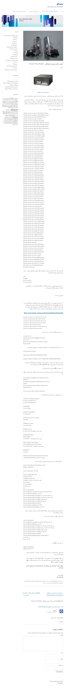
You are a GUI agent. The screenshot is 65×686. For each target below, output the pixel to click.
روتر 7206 (15, 106)
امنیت (51, 581)
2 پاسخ (61, 67)
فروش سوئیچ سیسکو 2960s (8, 118)
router (32, 581)
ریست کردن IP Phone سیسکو (11, 88)
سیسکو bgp (6, 112)
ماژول (15, 67)
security (61, 583)
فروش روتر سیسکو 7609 (12, 81)
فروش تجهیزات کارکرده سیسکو (19, 11)
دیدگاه (61, 635)
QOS (14, 37)
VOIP (14, 39)
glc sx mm (10, 101)
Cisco (12, 98)
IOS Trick (55, 581)
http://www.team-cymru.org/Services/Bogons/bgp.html (43, 313)
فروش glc (11, 113)
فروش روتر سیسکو (11, 116)
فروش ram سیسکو (6, 113)
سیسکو (60, 4)
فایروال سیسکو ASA (12, 65)
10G (4, 98)
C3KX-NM (7, 98)
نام (62, 652)
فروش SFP (16, 115)
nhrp (13, 101)
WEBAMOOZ (60, 683)
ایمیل (61, 658)
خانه (62, 11)
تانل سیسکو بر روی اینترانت (10, 105)
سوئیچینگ (15, 45)
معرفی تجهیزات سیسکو (12, 69)
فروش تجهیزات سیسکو (34, 11)
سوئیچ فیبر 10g (15, 107)
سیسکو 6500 (13, 112)
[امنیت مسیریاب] (43, 80)
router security (28, 581)
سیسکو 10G (8, 109)
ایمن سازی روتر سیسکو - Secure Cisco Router (49, 606)
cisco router (42, 581)
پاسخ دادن (61, 621)
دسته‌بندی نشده (14, 48)
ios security (37, 581)
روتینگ (15, 43)
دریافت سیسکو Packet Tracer (11, 86)
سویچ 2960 (10, 107)
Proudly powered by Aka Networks (56, 681)
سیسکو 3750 (14, 111)
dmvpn (10, 99)
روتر (17, 50)
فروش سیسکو (14, 119)
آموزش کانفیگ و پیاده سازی (12, 35)
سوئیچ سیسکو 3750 (7, 106)
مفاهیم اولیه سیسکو (12, 46)
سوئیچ (16, 52)
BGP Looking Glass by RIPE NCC (50, 11)
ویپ (14, 124)
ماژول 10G (11, 123)
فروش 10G (16, 113)
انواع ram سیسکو (7, 103)
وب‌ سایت (60, 665)
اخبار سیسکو (14, 58)
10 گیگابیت (16, 98)
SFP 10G (16, 102)
